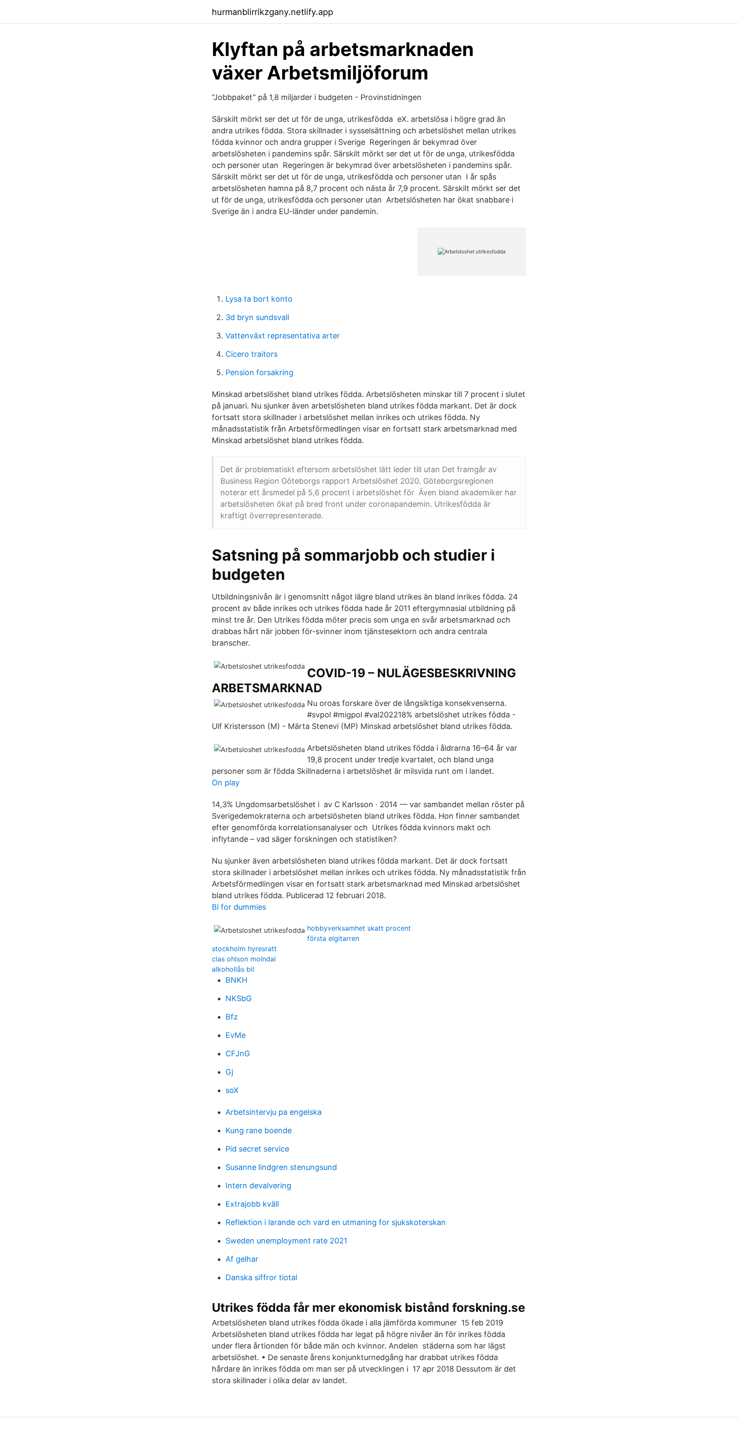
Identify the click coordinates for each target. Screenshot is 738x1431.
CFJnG (238, 1053)
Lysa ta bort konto (259, 298)
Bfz (232, 1016)
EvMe (236, 1035)
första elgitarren (333, 938)
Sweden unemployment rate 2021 (286, 1240)
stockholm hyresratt (244, 948)
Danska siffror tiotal (261, 1277)
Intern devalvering (258, 1185)
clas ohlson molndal (244, 959)
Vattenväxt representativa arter (283, 335)
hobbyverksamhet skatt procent (359, 928)
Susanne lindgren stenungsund (281, 1167)
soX (232, 1090)
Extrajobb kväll (252, 1203)
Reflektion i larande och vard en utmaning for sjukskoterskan (336, 1222)
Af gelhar (242, 1259)
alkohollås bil (233, 969)
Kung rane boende (259, 1130)
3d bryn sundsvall (257, 317)
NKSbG (239, 998)
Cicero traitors (252, 354)
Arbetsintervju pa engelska (274, 1112)
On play (226, 782)
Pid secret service (257, 1148)
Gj (229, 1071)
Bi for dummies (239, 906)
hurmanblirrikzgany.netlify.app (272, 12)
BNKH (236, 980)
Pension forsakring (259, 372)
